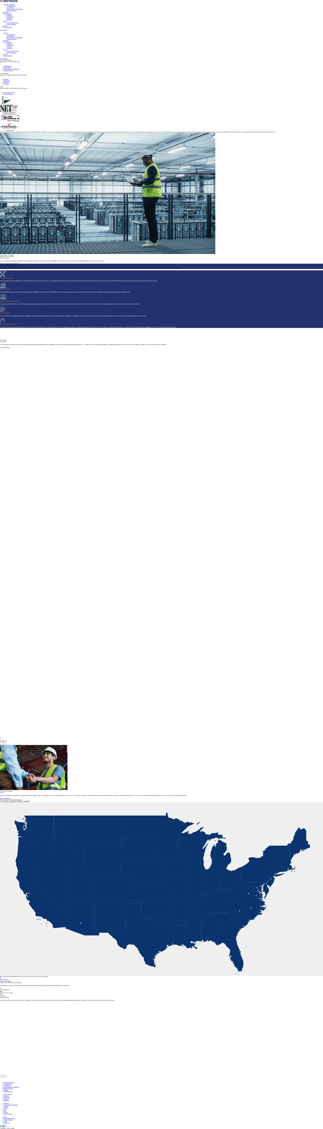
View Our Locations (5, 981)
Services (5, 33)
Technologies (10, 7)
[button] (0, 740)
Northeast (9, 15)
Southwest (9, 19)
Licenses (5, 1108)
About (5, 21)
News (4, 1109)
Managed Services (11, 10)
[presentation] (1, 743)
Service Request (7, 27)
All (1, 801)
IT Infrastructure (11, 6)
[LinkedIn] (1, 1126)
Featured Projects (8, 1091)
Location (5, 1112)
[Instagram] (3, 1126)
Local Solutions (7, 13)
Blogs (4, 1111)
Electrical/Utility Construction (15, 9)
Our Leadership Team (12, 22)
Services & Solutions (8, 4)
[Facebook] (6, 1126)
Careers (5, 26)
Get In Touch (3, 30)
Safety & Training (11, 24)
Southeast (9, 18)
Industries (5, 12)
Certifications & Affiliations (10, 1105)
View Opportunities (5, 798)
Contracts (5, 1106)
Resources (6, 1103)
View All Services (5, 347)
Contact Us (6, 1123)
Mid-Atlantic (10, 16)
